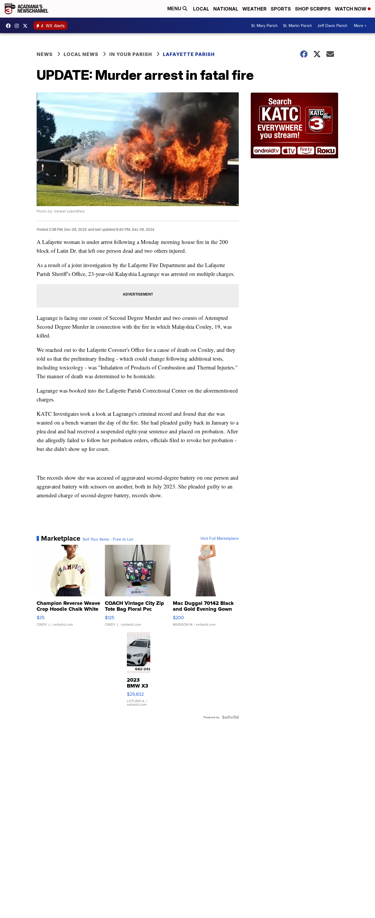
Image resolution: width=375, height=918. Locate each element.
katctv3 (9, 25)
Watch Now (351, 9)
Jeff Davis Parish (332, 25)
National (225, 9)
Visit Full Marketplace (219, 538)
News (45, 54)
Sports (281, 9)
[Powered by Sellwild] (230, 717)
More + (360, 25)
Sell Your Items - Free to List (108, 539)
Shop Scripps (313, 9)
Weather (254, 9)
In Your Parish (130, 54)
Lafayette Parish (189, 54)
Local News (81, 54)
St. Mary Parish (264, 25)
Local (201, 9)
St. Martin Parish (297, 25)
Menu (175, 8)
